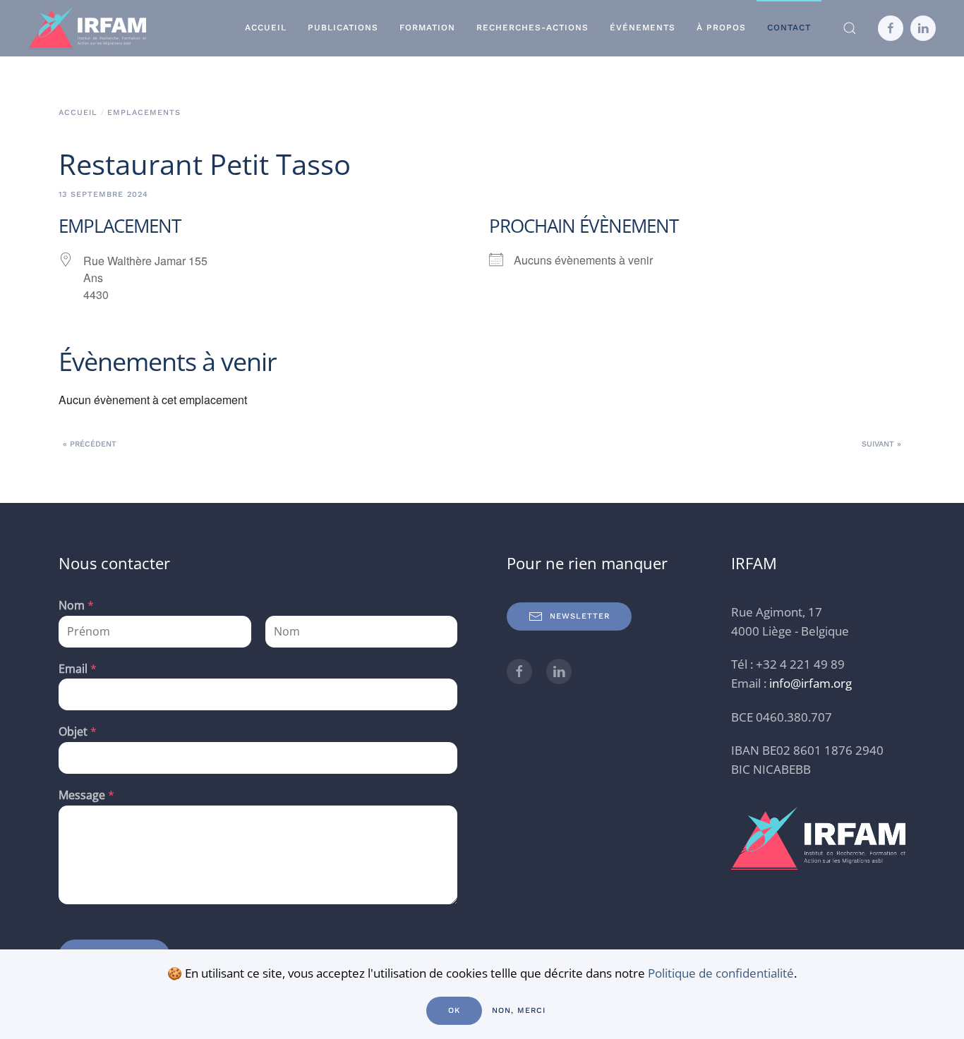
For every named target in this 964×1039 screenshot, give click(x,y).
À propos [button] (721, 27)
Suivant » (881, 444)
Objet (78, 731)
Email (78, 669)
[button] (850, 28)
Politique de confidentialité (721, 973)
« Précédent (89, 444)
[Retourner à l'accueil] (87, 28)
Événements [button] (642, 27)
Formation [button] (427, 27)
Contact (789, 27)
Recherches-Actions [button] (532, 27)
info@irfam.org (810, 683)
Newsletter (580, 616)
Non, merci (519, 1010)
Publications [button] (343, 27)
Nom (76, 605)
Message (86, 795)
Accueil (266, 27)
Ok (454, 1010)
